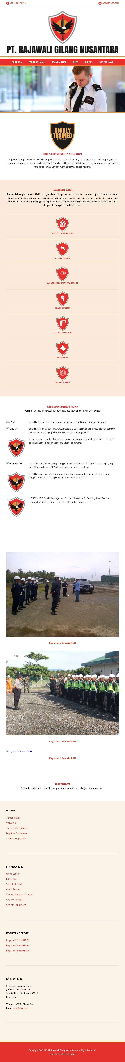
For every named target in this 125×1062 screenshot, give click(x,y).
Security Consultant (16, 905)
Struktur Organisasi (16, 838)
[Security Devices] (62, 256)
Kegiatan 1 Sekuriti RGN (17, 950)
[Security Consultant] (62, 231)
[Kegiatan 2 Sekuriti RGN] (62, 734)
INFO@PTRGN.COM (110, 3)
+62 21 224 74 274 (17, 3)
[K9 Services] (62, 355)
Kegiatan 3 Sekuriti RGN (17, 940)
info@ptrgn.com (21, 1008)
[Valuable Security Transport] (62, 280)
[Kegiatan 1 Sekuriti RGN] (19, 751)
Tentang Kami (13, 817)
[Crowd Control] (62, 380)
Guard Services (13, 889)
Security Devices (14, 899)
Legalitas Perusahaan (16, 833)
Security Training (14, 884)
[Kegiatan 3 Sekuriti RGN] (62, 636)
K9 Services (11, 879)
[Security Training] (62, 330)
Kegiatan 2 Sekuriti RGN (17, 945)
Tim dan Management (17, 828)
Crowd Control (13, 873)
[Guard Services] (62, 305)
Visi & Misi (11, 823)
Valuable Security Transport (20, 894)
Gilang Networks (68, 1054)
